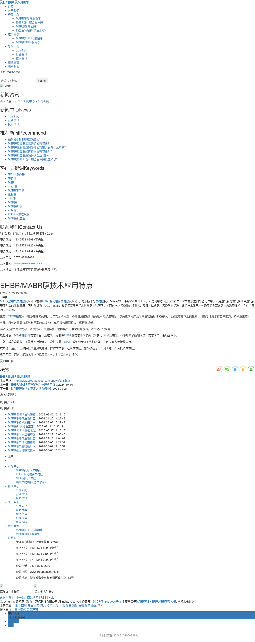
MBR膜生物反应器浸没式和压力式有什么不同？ (37, 147)
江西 (87, 605)
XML (51, 597)
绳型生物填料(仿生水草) (31, 30)
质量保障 (21, 522)
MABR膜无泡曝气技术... (23, 450)
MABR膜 (24, 376)
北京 (17, 605)
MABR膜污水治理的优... (23, 434)
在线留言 (13, 62)
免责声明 (32, 609)
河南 (100, 605)
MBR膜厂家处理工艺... (22, 426)
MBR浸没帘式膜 (26, 26)
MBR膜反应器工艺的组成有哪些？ (29, 143)
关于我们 (13, 10)
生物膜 (12, 194)
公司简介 (21, 506)
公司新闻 (21, 50)
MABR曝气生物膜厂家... (23, 446)
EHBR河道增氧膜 (18, 214)
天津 (30, 605)
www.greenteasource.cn (29, 263)
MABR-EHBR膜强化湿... (23, 430)
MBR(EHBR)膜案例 (28, 42)
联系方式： (15, 538)
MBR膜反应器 (16, 218)
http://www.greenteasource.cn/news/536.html (42, 380)
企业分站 (19, 597)
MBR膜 (12, 202)
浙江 (75, 605)
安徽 (81, 605)
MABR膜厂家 (16, 190)
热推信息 (5, 597)
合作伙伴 (21, 518)
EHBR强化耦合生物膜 (29, 22)
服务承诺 (21, 514)
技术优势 (21, 510)
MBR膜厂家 (15, 206)
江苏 (68, 605)
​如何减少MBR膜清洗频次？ (25, 139)
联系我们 (13, 66)
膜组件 (12, 178)
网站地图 (32, 597)
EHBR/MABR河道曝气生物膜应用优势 (34, 384)
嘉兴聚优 (20, 609)
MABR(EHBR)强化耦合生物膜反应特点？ (33, 159)
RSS (43, 597)
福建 (49, 605)
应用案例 (13, 34)
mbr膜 (12, 198)
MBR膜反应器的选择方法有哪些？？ (30, 151)
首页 (11, 6)
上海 (56, 605)
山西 (36, 605)
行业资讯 (21, 54)
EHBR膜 (5, 376)
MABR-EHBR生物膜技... (23, 414)
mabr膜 (12, 186)
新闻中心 (13, 46)
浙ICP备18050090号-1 (107, 601)
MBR (11, 182)
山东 (94, 605)
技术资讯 (21, 58)
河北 (43, 605)
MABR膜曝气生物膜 (28, 18)
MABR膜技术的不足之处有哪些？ (32, 388)
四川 (24, 605)
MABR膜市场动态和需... (23, 442)
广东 (62, 605)
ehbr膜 (12, 210)
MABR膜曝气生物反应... (23, 418)
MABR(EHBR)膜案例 (29, 38)
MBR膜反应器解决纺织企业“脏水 (28, 155)
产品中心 (13, 14)
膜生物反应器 (16, 174)
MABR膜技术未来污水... (23, 422)
